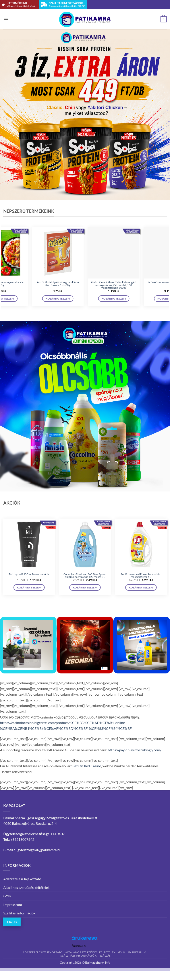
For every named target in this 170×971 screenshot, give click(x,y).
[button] (6, 19)
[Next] (166, 268)
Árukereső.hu (79, 946)
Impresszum (12, 904)
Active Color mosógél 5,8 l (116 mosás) (64, 282)
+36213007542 (22, 839)
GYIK (7, 896)
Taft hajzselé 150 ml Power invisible (29, 574)
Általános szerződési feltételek (26, 887)
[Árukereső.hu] (85, 939)
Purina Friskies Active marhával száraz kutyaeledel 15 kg (121, 283)
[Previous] (3, 268)
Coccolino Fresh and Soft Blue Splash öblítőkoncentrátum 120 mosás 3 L (85, 575)
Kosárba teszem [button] (64, 298)
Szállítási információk (19, 913)
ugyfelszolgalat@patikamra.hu (38, 850)
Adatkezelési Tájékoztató (22, 879)
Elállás (12, 922)
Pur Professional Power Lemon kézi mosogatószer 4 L (141, 575)
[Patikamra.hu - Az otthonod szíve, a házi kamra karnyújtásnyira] (85, 19)
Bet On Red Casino (86, 766)
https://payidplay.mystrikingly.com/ (134, 750)
